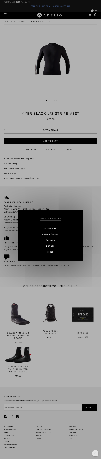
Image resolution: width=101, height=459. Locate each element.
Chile (50, 252)
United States (50, 234)
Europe (50, 246)
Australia (50, 228)
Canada (50, 240)
